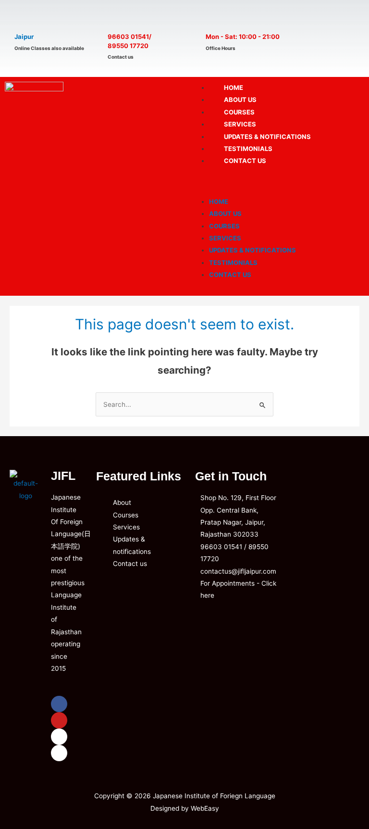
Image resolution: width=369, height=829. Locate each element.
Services (225, 238)
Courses (224, 226)
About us (225, 213)
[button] (276, 183)
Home (218, 201)
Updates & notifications (252, 250)
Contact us (245, 160)
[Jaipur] (25, 17)
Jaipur (24, 36)
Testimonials (233, 262)
